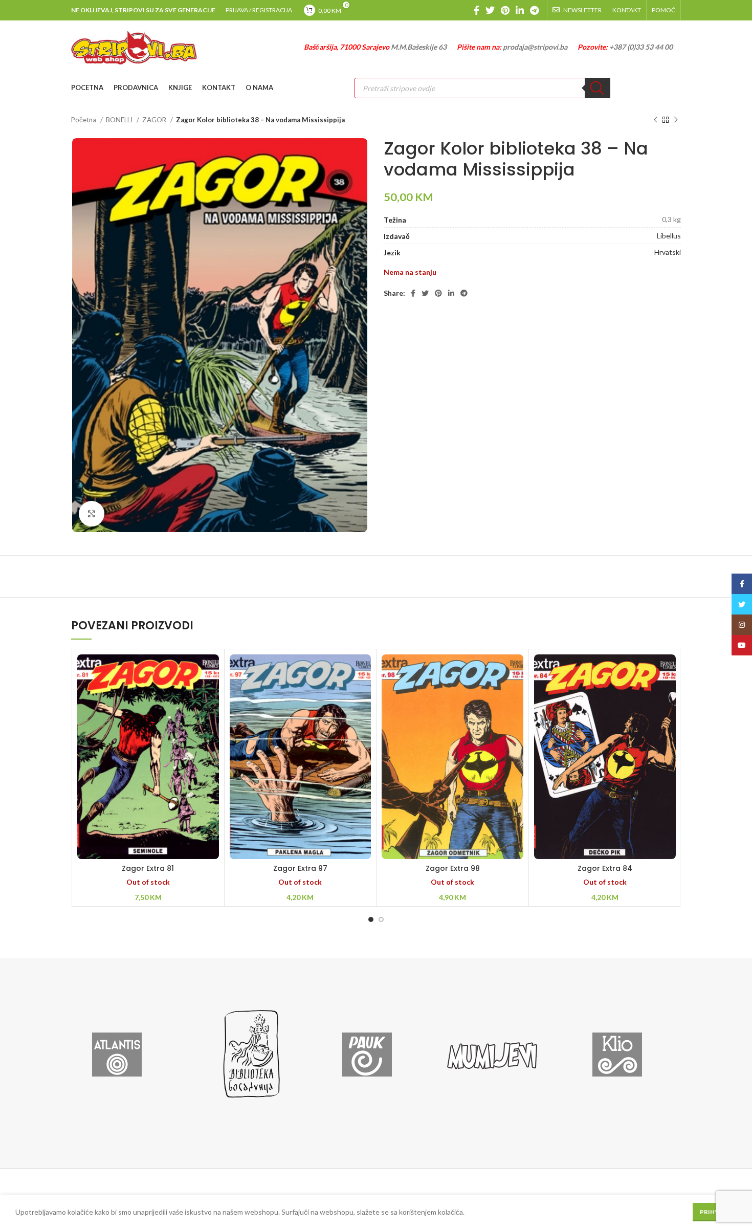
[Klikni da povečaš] (91, 513)
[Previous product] (655, 120)
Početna (84, 120)
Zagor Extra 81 (148, 868)
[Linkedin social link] (520, 10)
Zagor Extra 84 (605, 868)
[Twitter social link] (490, 10)
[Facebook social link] (476, 10)
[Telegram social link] (534, 10)
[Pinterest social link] (505, 10)
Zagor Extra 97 (300, 868)
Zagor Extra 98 (453, 868)
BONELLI (120, 120)
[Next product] (676, 120)
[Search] (597, 88)
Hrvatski (667, 252)
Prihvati (714, 1212)
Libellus (669, 235)
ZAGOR (155, 120)
